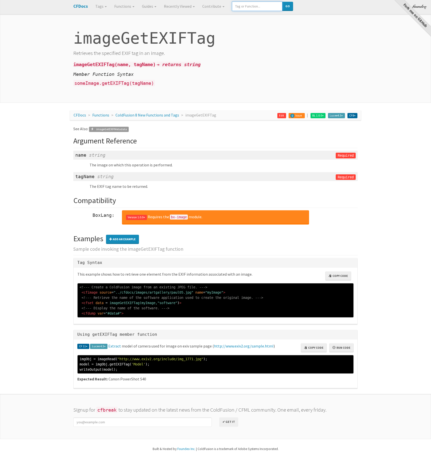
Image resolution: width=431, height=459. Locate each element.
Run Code (342, 347)
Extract (114, 346)
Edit (281, 115)
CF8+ (352, 115)
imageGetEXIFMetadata (110, 129)
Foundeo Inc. (186, 449)
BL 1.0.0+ (318, 115)
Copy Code (339, 276)
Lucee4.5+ (336, 115)
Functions (123, 6)
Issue (298, 115)
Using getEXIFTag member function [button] (117, 334)
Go (287, 6)
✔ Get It (228, 422)
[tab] (215, 263)
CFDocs (80, 115)
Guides (148, 6)
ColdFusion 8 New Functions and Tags (147, 115)
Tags (99, 6)
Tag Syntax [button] (89, 262)
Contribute (212, 6)
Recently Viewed (178, 6)
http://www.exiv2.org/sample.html (244, 346)
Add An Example (124, 239)
